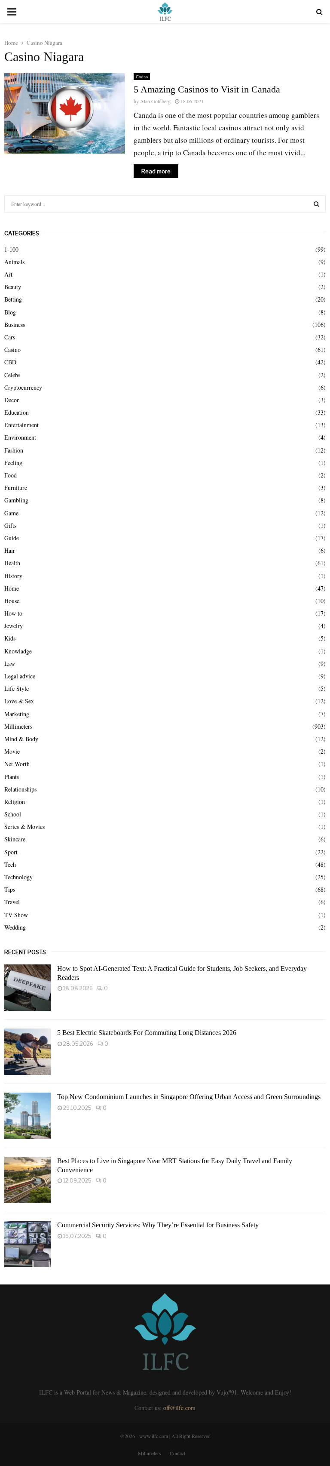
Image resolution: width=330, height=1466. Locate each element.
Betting (13, 299)
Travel (12, 902)
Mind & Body (21, 739)
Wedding (15, 927)
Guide (11, 538)
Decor (11, 400)
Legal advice (19, 676)
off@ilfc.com (179, 1408)
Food (10, 475)
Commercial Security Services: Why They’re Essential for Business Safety (158, 1225)
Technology (18, 877)
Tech (10, 864)
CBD (10, 362)
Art (8, 274)
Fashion (13, 450)
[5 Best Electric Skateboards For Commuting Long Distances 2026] (27, 1052)
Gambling (16, 500)
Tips (9, 889)
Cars (9, 337)
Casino (142, 77)
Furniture (15, 488)
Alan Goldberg (155, 101)
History (13, 576)
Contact (177, 1453)
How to (13, 613)
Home (11, 588)
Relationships (20, 789)
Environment (20, 437)
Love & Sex (19, 701)
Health (12, 563)
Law (9, 663)
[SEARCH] (316, 204)
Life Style (16, 688)
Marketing (16, 714)
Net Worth (17, 764)
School (12, 814)
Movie (12, 751)
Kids (9, 638)
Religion (14, 802)
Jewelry (13, 626)
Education (16, 412)
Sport (11, 852)
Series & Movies (24, 826)
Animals (14, 262)
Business (14, 324)
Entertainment (21, 425)
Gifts (10, 525)
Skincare (14, 839)
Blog (10, 312)
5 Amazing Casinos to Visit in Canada (207, 89)
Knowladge (18, 651)
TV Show (16, 915)
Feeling (13, 463)
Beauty (12, 287)
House (11, 601)
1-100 (11, 249)
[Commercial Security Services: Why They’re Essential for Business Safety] (27, 1244)
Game (11, 513)
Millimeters (18, 726)
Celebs (12, 375)
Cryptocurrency (23, 387)
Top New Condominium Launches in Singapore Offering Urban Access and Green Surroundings (189, 1096)
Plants (11, 777)
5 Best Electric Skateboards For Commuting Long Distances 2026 (146, 1032)
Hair (9, 550)
